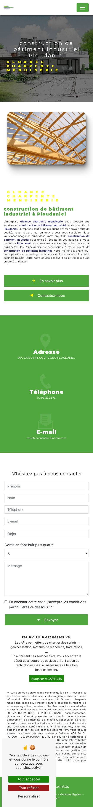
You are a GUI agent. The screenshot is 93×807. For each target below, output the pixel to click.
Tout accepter (28, 779)
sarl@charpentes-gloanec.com (46, 437)
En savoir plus (51, 281)
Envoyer (51, 620)
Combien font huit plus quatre (29, 545)
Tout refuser (29, 788)
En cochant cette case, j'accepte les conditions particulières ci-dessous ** (47, 604)
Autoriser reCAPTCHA (46, 679)
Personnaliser (29, 796)
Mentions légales (70, 794)
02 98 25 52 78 (46, 397)
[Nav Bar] (83, 7)
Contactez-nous (51, 295)
